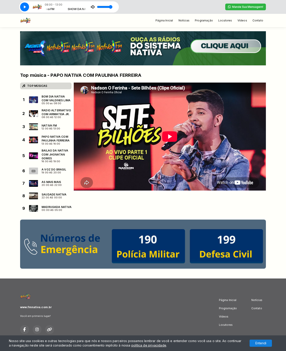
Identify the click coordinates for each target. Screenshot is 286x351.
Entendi (260, 343)
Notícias (184, 20)
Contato (257, 20)
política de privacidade (148, 345)
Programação (204, 20)
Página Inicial (164, 20)
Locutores (225, 20)
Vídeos (242, 20)
